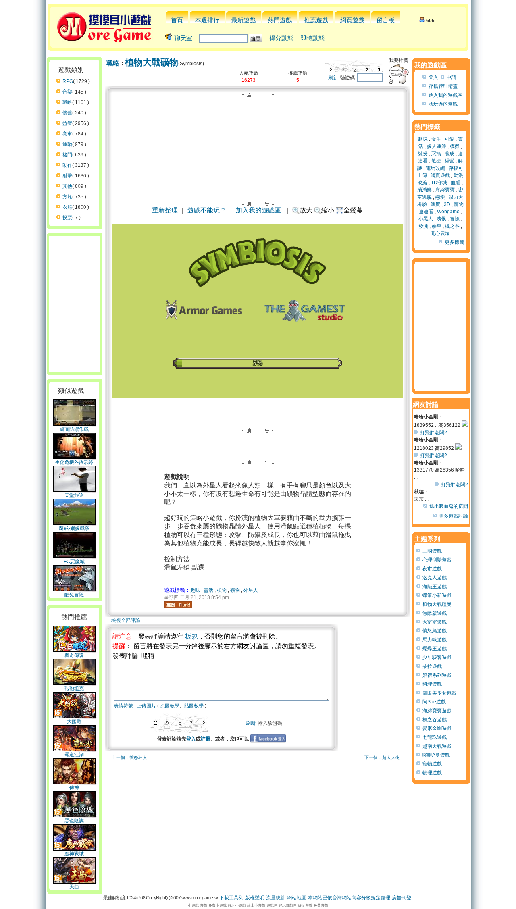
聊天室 (183, 38)
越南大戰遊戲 (437, 746)
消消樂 (424, 190)
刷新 (333, 78)
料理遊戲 (432, 684)
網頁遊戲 (352, 20)
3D (447, 204)
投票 (67, 217)
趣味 (195, 590)
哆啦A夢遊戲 (436, 755)
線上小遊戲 (256, 905)
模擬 (455, 146)
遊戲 (203, 905)
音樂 (67, 92)
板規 (191, 636)
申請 (451, 77)
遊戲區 (271, 905)
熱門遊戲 (280, 20)
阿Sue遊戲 (434, 702)
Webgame (448, 211)
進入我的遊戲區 (445, 95)
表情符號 (123, 706)
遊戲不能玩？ (206, 210)
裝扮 (423, 153)
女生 (436, 139)
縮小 (327, 210)
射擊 (67, 176)
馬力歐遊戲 (434, 640)
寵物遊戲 (432, 764)
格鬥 (67, 155)
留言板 (386, 20)
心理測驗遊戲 (437, 560)
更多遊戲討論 (453, 516)
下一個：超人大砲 (382, 757)
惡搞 (436, 153)
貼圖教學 (194, 706)
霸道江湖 (74, 754)
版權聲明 (254, 898)
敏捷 (436, 161)
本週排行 (207, 20)
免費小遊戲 (217, 905)
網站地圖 (296, 898)
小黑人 (425, 219)
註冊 (205, 739)
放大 (306, 210)
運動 (67, 144)
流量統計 (275, 898)
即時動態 (312, 38)
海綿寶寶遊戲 (437, 710)
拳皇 (436, 226)
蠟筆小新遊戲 (437, 595)
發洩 (423, 226)
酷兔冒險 (74, 594)
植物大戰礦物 (151, 62)
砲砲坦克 (74, 688)
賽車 (67, 134)
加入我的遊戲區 (258, 210)
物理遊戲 (432, 773)
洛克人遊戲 (434, 577)
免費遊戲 (321, 905)
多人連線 (436, 146)
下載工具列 (231, 898)
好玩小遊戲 (237, 905)
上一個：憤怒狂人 (129, 757)
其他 (67, 186)
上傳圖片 (146, 706)
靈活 (208, 590)
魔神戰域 (74, 854)
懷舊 (67, 113)
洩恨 (441, 219)
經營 (449, 161)
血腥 (455, 182)
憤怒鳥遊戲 (434, 631)
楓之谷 (452, 226)
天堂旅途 (74, 495)
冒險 (455, 219)
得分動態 (281, 38)
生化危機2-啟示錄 (74, 462)
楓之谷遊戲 (434, 719)
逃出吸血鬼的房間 (448, 506)
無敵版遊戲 (434, 613)
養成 (449, 153)
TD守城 (439, 182)
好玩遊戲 (305, 905)
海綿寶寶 (445, 190)
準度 (435, 204)
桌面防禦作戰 (74, 429)
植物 (222, 590)
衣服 (67, 207)
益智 (67, 123)
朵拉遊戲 (432, 666)
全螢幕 (353, 210)
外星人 (250, 590)
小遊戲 (193, 905)
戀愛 (440, 197)
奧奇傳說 (74, 655)
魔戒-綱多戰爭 (74, 528)
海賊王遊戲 (434, 586)
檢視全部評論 (125, 620)
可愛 (449, 139)
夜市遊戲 (432, 569)
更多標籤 (454, 242)
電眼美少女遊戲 (439, 693)
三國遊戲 (432, 551)
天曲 (74, 887)
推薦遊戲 (316, 20)
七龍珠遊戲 (434, 737)
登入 (191, 739)
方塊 (67, 197)
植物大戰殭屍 (437, 604)
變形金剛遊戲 (437, 728)
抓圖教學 (169, 706)
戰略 (67, 102)
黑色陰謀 (74, 821)
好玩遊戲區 (288, 905)
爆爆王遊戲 (434, 648)
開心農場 (440, 233)
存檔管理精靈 (443, 86)
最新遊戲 (243, 20)
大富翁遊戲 (434, 622)
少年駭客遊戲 (437, 657)
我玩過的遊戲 (443, 104)
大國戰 (74, 721)
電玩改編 (435, 168)
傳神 (74, 787)
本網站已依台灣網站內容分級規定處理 (349, 898)
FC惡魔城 (74, 561)
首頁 (177, 20)
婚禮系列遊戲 (437, 675)
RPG (67, 81)
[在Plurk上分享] (178, 604)
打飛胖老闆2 (433, 432)
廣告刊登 (401, 898)
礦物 (235, 590)
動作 (67, 165)
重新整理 (165, 210)
